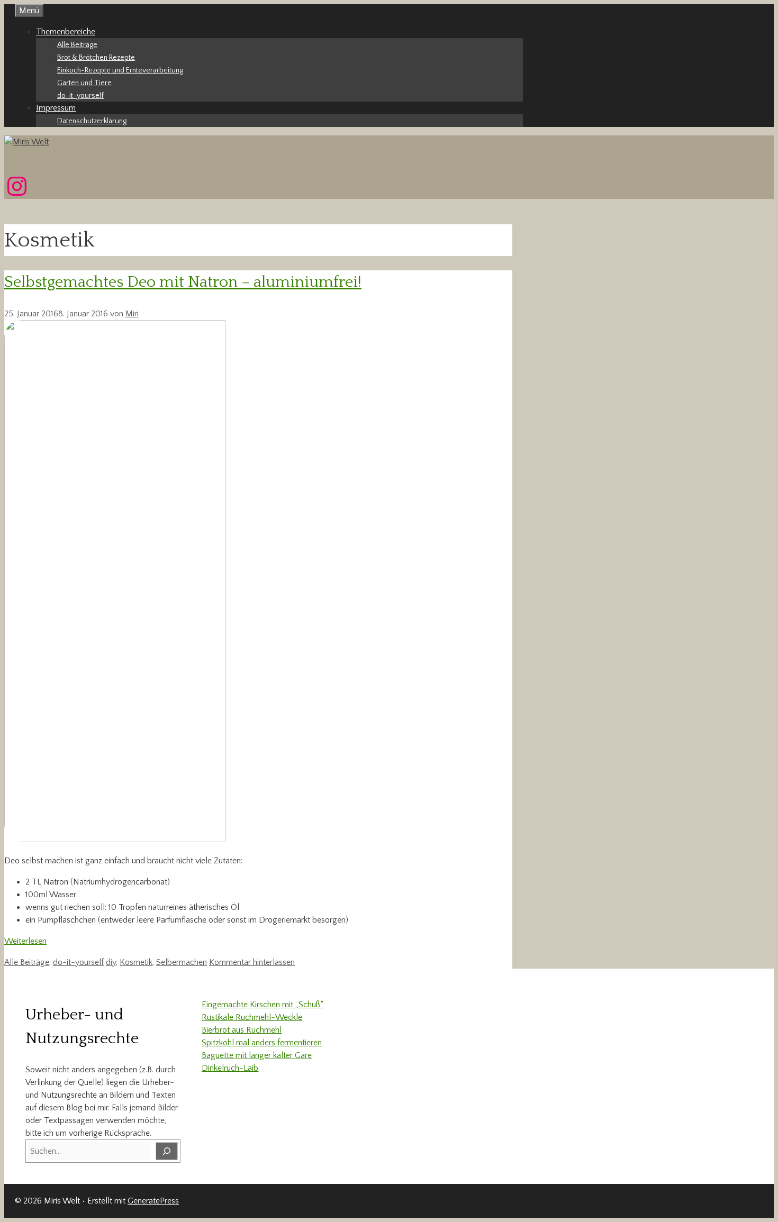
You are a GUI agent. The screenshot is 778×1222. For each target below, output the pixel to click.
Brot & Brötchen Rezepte (96, 57)
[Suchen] (167, 1151)
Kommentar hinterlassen (252, 962)
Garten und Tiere (84, 83)
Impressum (56, 108)
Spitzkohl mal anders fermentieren (262, 1042)
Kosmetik (136, 962)
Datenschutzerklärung (91, 121)
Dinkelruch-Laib (230, 1068)
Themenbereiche (65, 32)
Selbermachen (181, 962)
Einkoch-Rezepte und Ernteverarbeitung (120, 70)
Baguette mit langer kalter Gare (257, 1055)
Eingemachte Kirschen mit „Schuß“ (262, 1004)
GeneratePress (153, 1201)
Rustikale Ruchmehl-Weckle (252, 1017)
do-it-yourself (80, 96)
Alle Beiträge (77, 45)
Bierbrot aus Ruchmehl (242, 1030)
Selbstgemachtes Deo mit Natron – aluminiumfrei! (182, 282)
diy (111, 962)
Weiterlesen (25, 941)
